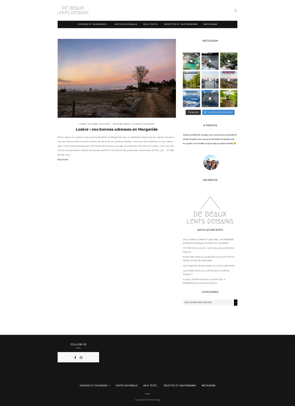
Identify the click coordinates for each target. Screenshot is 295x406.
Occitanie (92, 124)
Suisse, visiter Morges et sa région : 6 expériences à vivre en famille (204, 281)
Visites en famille (126, 24)
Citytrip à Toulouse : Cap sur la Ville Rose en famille (208, 250)
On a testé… (151, 24)
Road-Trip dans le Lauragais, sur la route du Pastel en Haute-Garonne (209, 259)
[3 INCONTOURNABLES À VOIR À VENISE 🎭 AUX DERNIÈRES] (210, 80)
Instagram (210, 24)
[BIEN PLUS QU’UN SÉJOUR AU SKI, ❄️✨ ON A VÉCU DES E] (191, 98)
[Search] (235, 10)
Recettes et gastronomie (180, 24)
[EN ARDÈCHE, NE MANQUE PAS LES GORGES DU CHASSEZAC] (210, 98)
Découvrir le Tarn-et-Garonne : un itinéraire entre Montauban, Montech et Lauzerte (208, 241)
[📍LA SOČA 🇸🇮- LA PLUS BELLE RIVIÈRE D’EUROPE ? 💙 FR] (191, 61)
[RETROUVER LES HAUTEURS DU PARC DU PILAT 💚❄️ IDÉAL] (210, 61)
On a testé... (105, 124)
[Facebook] (75, 357)
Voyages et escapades (92, 24)
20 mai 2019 (167, 114)
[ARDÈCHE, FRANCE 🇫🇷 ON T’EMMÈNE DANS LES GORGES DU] (191, 80)
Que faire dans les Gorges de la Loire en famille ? (206, 272)
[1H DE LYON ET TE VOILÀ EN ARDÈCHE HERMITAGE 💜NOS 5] (228, 80)
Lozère (82, 124)
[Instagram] (81, 357)
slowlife (68, 114)
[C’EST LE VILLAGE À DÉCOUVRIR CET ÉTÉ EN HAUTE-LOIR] (228, 98)
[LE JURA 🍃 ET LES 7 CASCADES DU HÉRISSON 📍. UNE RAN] (228, 61)
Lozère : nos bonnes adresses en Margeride (117, 129)
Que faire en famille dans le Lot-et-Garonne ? (209, 265)
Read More (63, 159)
